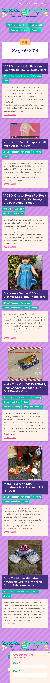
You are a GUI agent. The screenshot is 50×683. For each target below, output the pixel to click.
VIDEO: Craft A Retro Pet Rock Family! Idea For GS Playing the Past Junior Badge (24, 199)
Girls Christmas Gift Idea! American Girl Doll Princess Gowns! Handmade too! (22, 582)
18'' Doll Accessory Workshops (16, 76)
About (35, 3)
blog (25, 42)
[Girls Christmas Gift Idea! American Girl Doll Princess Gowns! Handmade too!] (25, 557)
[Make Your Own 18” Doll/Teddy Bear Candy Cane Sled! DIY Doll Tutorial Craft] (25, 364)
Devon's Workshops (11, 307)
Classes (35, 30)
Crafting (37, 76)
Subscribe (30, 679)
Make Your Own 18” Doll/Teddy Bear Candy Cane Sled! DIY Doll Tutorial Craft (24, 388)
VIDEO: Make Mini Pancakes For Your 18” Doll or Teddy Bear (24, 68)
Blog (20, 3)
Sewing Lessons (19, 30)
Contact (44, 3)
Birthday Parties (17, 25)
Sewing (34, 307)
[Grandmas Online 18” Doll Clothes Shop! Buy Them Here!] (25, 272)
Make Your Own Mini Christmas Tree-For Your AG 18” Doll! (23, 487)
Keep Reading (10, 114)
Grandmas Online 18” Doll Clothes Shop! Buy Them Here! (25, 295)
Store (27, 3)
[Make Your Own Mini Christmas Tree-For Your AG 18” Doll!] (25, 463)
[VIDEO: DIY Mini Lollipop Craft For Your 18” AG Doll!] (25, 131)
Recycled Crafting (11, 407)
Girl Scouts (36, 25)
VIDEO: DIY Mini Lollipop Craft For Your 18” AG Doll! (25, 144)
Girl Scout (19, 209)
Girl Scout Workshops (13, 213)
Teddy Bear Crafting (32, 407)
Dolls (5, 80)
